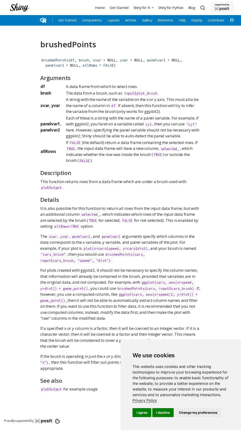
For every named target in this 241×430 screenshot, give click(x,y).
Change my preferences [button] (198, 412)
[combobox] (203, 7)
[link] (145, 400)
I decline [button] (163, 412)
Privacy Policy (145, 400)
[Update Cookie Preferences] (57, 421)
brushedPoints (54, 60)
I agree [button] (142, 412)
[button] (143, 7)
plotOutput (51, 187)
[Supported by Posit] (222, 7)
